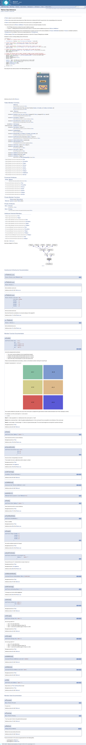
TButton (7, 18)
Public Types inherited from (12, 215)
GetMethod (15, 125)
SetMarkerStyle (13, 63)
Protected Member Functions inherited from (16, 227)
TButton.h (17, 99)
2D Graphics (7, 11)
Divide (14, 114)
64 (12, 690)
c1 (5, 415)
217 (12, 511)
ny (23, 114)
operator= (12, 200)
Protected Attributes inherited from (14, 183)
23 (11, 99)
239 (12, 526)
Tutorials (17, 6)
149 (12, 466)
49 (12, 477)
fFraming (10, 209)
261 (12, 547)
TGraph (7, 61)
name (24, 154)
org (21, 199)
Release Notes (48, 6)
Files (42, 7)
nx (19, 114)
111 (12, 315)
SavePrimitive (16, 136)
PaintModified (16, 130)
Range (14, 133)
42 (12, 488)
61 (12, 610)
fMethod (11, 179)
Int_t (17, 114)
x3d (14, 155)
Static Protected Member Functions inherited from (18, 234)
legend (43, 265)
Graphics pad (12, 11)
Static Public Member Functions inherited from (16, 219)
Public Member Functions (55, 8)
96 (12, 290)
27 (12, 721)
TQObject (25, 170)
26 (12, 708)
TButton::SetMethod (19, 24)
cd (10, 65)
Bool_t (11, 124)
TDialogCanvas (7, 32)
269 (12, 568)
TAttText (24, 174)
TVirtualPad (25, 161)
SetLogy (15, 149)
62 (12, 631)
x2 (48, 107)
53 (12, 662)
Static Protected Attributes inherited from (15, 236)
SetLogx (15, 146)
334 (12, 594)
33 (12, 734)
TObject (24, 163)
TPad (13, 34)
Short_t (22, 140)
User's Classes (23, 6)
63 (12, 651)
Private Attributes (76, 8)
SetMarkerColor (13, 62)
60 (12, 426)
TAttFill (24, 167)
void (12, 114)
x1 (37, 107)
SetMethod (15, 152)
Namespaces (30, 7)
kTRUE (17, 57)
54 (12, 675)
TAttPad (24, 168)
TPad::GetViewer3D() (24, 157)
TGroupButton (16, 464)
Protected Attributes (63, 8)
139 (12, 442)
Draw (10, 44)
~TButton (15, 111)
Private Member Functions (70, 8)
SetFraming (15, 141)
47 (12, 581)
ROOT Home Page (4, 6)
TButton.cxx (18, 290)
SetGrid (15, 144)
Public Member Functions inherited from (15, 159)
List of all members (48, 8)
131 (12, 328)
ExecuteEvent (16, 120)
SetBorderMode (16, 140)
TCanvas (66, 30)
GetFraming (15, 124)
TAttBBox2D (25, 172)
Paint (14, 127)
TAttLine (24, 165)
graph (11, 61)
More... (26, 106)
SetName (15, 154)
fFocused (10, 205)
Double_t (8, 60)
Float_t (26, 114)
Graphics (2, 11)
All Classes (37, 7)
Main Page (12, 6)
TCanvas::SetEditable (54, 30)
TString (6, 179)
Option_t (18, 117)
